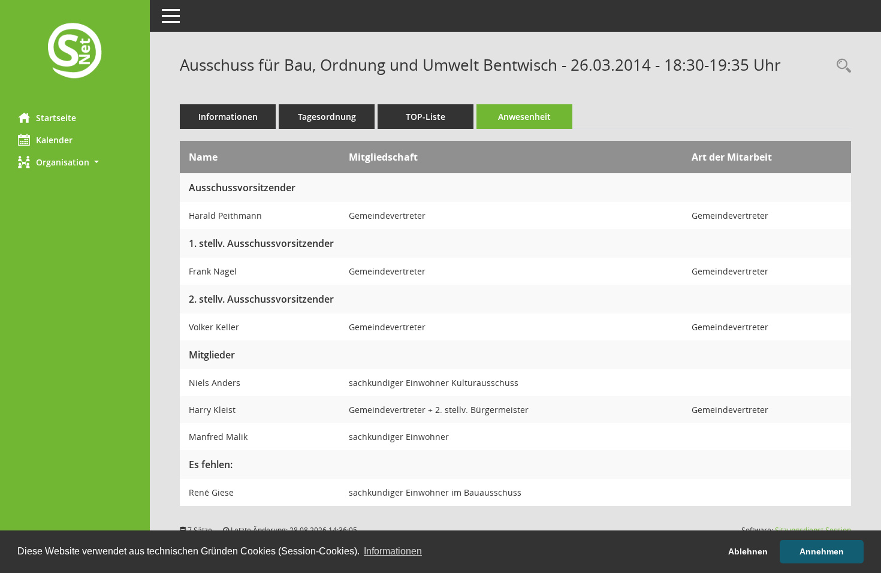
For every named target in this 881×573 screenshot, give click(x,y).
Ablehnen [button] (748, 551)
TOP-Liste (425, 116)
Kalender (54, 140)
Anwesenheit (524, 116)
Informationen (228, 116)
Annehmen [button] (821, 551)
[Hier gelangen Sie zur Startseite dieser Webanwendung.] (75, 52)
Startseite (56, 117)
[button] (75, 162)
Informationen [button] (393, 551)
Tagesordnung (327, 116)
